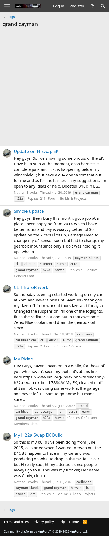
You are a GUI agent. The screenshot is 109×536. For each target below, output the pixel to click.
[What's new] (92, 6)
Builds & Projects (73, 198)
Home (74, 521)
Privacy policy (43, 521)
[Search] (103, 6)
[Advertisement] (54, 85)
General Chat (24, 276)
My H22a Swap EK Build (38, 435)
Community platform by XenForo (46, 531)
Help (61, 521)
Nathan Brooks (26, 192)
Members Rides (26, 423)
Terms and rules (16, 521)
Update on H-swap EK (36, 151)
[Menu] (7, 6)
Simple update (29, 211)
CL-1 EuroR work (31, 287)
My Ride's (23, 359)
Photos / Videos (68, 346)
